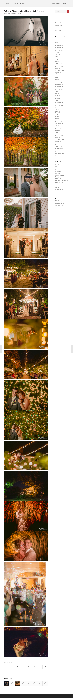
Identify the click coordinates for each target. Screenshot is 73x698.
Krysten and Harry (58, 25)
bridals (57, 169)
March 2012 (58, 116)
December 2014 (59, 65)
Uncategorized (59, 189)
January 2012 (58, 120)
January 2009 (58, 146)
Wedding (35, 659)
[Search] (68, 3)
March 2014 (58, 79)
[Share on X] (12, 667)
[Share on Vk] (34, 667)
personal (57, 185)
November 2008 (59, 150)
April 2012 (57, 114)
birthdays (57, 166)
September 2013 (59, 90)
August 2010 (58, 141)
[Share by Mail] (45, 667)
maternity (57, 184)
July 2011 (57, 125)
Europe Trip (58, 178)
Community (58, 171)
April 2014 (57, 77)
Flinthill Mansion (10, 659)
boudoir (57, 168)
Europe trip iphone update (62, 180)
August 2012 (58, 107)
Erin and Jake (57, 20)
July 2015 (57, 54)
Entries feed (58, 202)
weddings (14, 13)
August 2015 (58, 52)
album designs (59, 162)
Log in (57, 200)
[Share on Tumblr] (28, 667)
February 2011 (58, 130)
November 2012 (59, 102)
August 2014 (58, 72)
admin (20, 13)
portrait (57, 187)
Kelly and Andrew (58, 30)
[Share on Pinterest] (17, 667)
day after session (59, 175)
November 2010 (59, 136)
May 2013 (57, 93)
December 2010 (59, 134)
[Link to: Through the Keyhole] (28, 683)
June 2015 (57, 56)
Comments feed (59, 203)
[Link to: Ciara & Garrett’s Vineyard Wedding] (6, 683)
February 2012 (58, 118)
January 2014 (58, 82)
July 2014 (57, 74)
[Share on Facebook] (6, 667)
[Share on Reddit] (39, 667)
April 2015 (57, 59)
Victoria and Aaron (58, 22)
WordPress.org (59, 205)
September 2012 (59, 105)
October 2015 (58, 49)
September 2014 (59, 70)
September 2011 (59, 123)
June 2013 (57, 91)
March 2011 (58, 128)
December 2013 (59, 84)
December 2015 (59, 45)
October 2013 (58, 88)
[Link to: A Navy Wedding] (11, 683)
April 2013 (57, 95)
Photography (29, 659)
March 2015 (58, 61)
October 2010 (58, 137)
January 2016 (58, 43)
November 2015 (59, 47)
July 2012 (57, 109)
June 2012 (57, 111)
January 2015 (58, 63)
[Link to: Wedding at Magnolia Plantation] (45, 683)
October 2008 (58, 151)
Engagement (58, 177)
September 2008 (59, 153)
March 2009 (58, 143)
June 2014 (57, 75)
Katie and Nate (58, 28)
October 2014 (58, 68)
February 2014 (58, 81)
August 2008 (58, 155)
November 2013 (59, 86)
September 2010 (59, 139)
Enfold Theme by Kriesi (20, 695)
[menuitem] (53, 3)
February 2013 (58, 98)
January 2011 (58, 132)
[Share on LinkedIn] (23, 667)
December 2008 (59, 148)
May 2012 (57, 113)
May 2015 (57, 58)
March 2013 (58, 97)
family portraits (59, 182)
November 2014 (59, 67)
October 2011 (58, 121)
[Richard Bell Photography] (14, 3)
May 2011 (57, 127)
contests (57, 173)
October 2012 (58, 104)
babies (57, 164)
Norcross (17, 659)
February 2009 (59, 144)
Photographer (22, 659)
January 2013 (58, 100)
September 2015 (59, 51)
